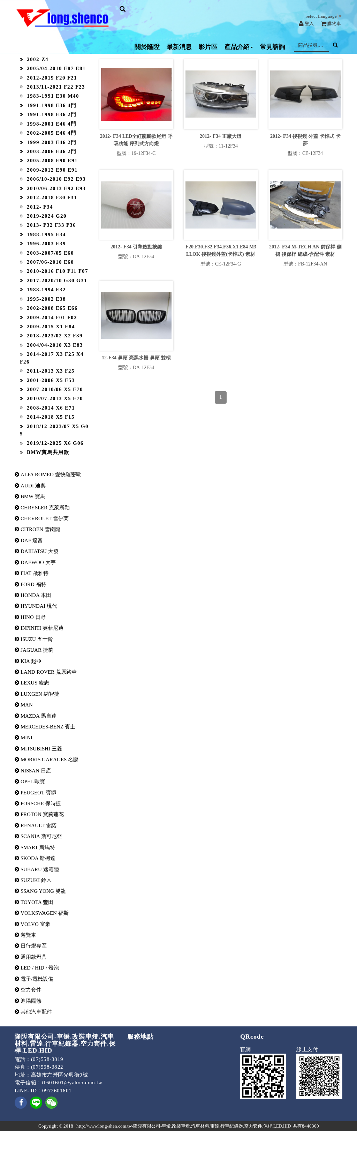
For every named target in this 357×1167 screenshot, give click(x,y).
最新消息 (179, 46)
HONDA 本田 (35, 595)
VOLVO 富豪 (35, 924)
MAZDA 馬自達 (37, 716)
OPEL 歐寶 (32, 781)
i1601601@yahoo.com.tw (72, 1082)
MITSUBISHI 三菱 (40, 748)
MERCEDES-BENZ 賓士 (47, 727)
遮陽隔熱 (30, 1001)
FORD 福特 (32, 584)
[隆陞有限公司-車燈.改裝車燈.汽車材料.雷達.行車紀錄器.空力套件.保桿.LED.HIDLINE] (36, 1102)
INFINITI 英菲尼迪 (41, 628)
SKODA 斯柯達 (37, 858)
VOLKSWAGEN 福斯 (44, 913)
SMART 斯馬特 (37, 847)
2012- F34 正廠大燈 (221, 136)
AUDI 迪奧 (32, 485)
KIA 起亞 (30, 661)
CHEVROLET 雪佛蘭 (44, 518)
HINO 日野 (32, 617)
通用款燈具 (33, 957)
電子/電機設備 (36, 979)
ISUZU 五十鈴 (36, 639)
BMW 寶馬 (32, 496)
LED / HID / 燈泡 (39, 968)
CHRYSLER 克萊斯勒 (44, 507)
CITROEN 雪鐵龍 (39, 529)
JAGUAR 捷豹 (36, 650)
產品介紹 (237, 46)
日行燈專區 (33, 946)
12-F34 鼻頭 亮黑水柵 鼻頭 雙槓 (136, 357)
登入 (309, 23)
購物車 (333, 23)
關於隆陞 (147, 46)
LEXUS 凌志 (34, 683)
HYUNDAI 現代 (38, 606)
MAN (26, 705)
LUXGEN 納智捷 (39, 694)
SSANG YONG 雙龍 (42, 891)
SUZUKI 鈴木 (35, 880)
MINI (25, 737)
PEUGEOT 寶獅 (37, 792)
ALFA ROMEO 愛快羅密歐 (50, 474)
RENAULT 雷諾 (37, 825)
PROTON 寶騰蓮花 (41, 814)
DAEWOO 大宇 (37, 562)
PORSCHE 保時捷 (40, 803)
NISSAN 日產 (35, 770)
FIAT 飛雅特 (33, 573)
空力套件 (30, 990)
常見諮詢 (272, 46)
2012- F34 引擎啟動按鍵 (136, 246)
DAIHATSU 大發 (39, 551)
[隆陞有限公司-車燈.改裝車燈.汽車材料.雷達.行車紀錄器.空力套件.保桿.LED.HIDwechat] (51, 1102)
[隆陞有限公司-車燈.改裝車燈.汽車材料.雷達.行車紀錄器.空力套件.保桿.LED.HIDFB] (21, 1107)
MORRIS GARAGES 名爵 (48, 759)
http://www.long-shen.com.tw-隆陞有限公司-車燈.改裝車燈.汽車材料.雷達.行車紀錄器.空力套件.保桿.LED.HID (183, 1126)
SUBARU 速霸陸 (39, 869)
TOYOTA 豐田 (36, 902)
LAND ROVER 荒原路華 (48, 672)
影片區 (208, 46)
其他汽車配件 (35, 1012)
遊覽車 (27, 935)
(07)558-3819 (47, 1059)
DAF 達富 (31, 540)
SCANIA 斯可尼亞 (40, 836)
